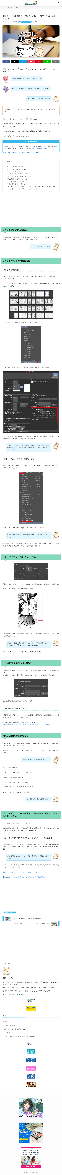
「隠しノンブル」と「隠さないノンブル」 (19, 176)
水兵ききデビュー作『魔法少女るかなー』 (16, 1029)
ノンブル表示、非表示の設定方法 (16, 169)
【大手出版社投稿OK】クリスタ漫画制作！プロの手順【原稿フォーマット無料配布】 (27, 724)
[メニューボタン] (3, 3)
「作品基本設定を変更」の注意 (18, 181)
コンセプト (7, 1033)
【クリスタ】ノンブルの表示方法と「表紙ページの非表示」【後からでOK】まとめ (31, 186)
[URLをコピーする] (56, 61)
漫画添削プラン (13, 994)
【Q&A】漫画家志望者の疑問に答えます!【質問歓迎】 (20, 1036)
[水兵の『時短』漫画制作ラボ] (31, 3)
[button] (6, 61)
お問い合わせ (8, 1021)
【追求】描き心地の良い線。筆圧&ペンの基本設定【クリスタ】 (21, 153)
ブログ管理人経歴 (9, 1025)
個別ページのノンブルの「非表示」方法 (20, 173)
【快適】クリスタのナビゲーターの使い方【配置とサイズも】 (21, 872)
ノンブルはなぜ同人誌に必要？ (16, 166)
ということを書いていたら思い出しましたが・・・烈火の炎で (25, 189)
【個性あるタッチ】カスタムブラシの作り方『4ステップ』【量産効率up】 (24, 877)
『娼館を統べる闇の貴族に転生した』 (39, 148)
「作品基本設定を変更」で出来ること (18, 179)
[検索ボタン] (59, 3)
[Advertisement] (31, 208)
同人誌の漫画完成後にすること (16, 184)
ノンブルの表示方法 (15, 171)
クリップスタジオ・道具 (26, 21)
